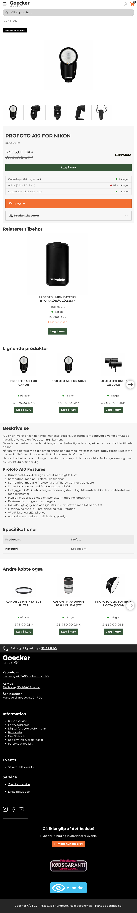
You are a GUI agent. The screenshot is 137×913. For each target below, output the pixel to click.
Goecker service (19, 784)
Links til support (19, 791)
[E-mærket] (68, 887)
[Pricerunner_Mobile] (68, 865)
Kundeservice (17, 721)
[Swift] (20, 4)
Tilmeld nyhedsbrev (68, 843)
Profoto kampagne (15, 30)
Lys (5, 20)
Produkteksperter (26, 215)
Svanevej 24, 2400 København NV (26, 676)
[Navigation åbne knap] (5, 4)
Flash (13, 20)
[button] (125, 4)
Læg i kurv (68, 167)
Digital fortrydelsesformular (27, 728)
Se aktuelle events (21, 767)
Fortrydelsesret (18, 724)
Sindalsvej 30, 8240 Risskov (21, 687)
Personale (15, 732)
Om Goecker (16, 736)
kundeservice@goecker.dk (73, 905)
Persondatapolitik (20, 743)
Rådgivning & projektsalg (25, 739)
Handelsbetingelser (108, 905)
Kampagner (17, 203)
